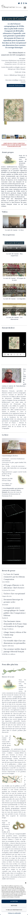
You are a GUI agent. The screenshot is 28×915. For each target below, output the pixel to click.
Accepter (14, 901)
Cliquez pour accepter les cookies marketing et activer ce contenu (14, 270)
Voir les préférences (14, 910)
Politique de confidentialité (14, 913)
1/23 (5, 354)
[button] (25, 883)
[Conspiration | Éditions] (12, 6)
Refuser (14, 905)
